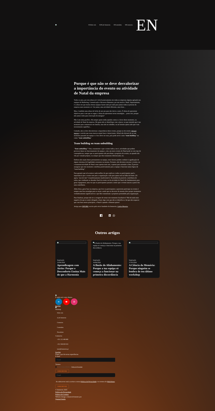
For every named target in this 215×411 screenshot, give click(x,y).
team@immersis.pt (63, 349)
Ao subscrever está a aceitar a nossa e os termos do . (85, 381)
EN (147, 25)
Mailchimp (111, 381)
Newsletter (60, 332)
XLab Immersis (104, 25)
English (58, 306)
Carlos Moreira (122, 206)
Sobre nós (92, 25)
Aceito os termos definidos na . (70, 367)
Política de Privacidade (76, 367)
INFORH (85, 206)
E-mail (58, 356)
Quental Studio (60, 399)
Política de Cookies (62, 394)
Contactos (129, 25)
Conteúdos (118, 25)
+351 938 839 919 (62, 344)
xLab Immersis (61, 318)
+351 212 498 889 (62, 339)
